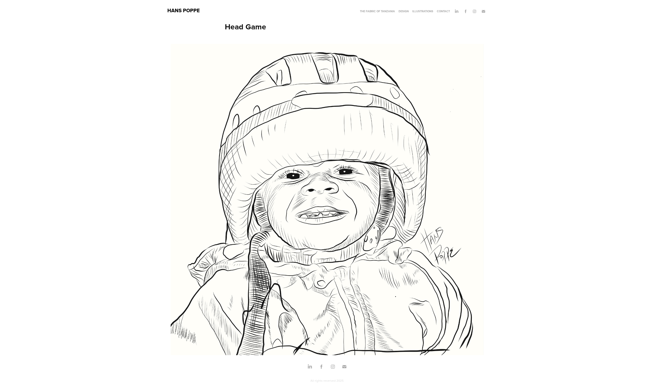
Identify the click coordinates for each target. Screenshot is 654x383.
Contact (443, 11)
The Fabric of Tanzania (377, 11)
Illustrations (422, 11)
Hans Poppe (183, 10)
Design (404, 11)
